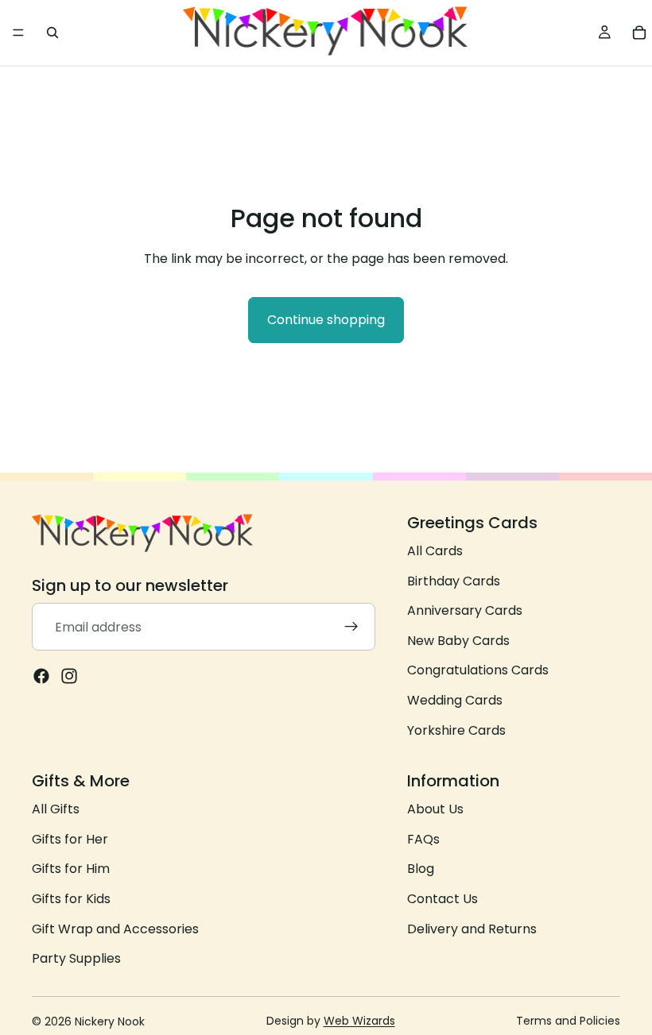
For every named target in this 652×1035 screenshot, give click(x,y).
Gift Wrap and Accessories (115, 929)
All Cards (435, 551)
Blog (420, 869)
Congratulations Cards (478, 671)
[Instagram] (69, 676)
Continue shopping (326, 320)
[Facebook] (41, 676)
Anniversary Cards (464, 610)
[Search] (52, 32)
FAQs (423, 839)
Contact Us (442, 899)
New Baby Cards (458, 640)
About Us (435, 809)
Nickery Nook (110, 1021)
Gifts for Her (70, 839)
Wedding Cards (455, 700)
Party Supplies (76, 958)
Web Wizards (359, 1021)
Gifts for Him (71, 869)
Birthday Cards (453, 581)
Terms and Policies (568, 1021)
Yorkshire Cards (456, 730)
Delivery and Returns (472, 929)
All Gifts (56, 809)
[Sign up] (351, 627)
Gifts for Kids (71, 899)
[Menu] (18, 32)
